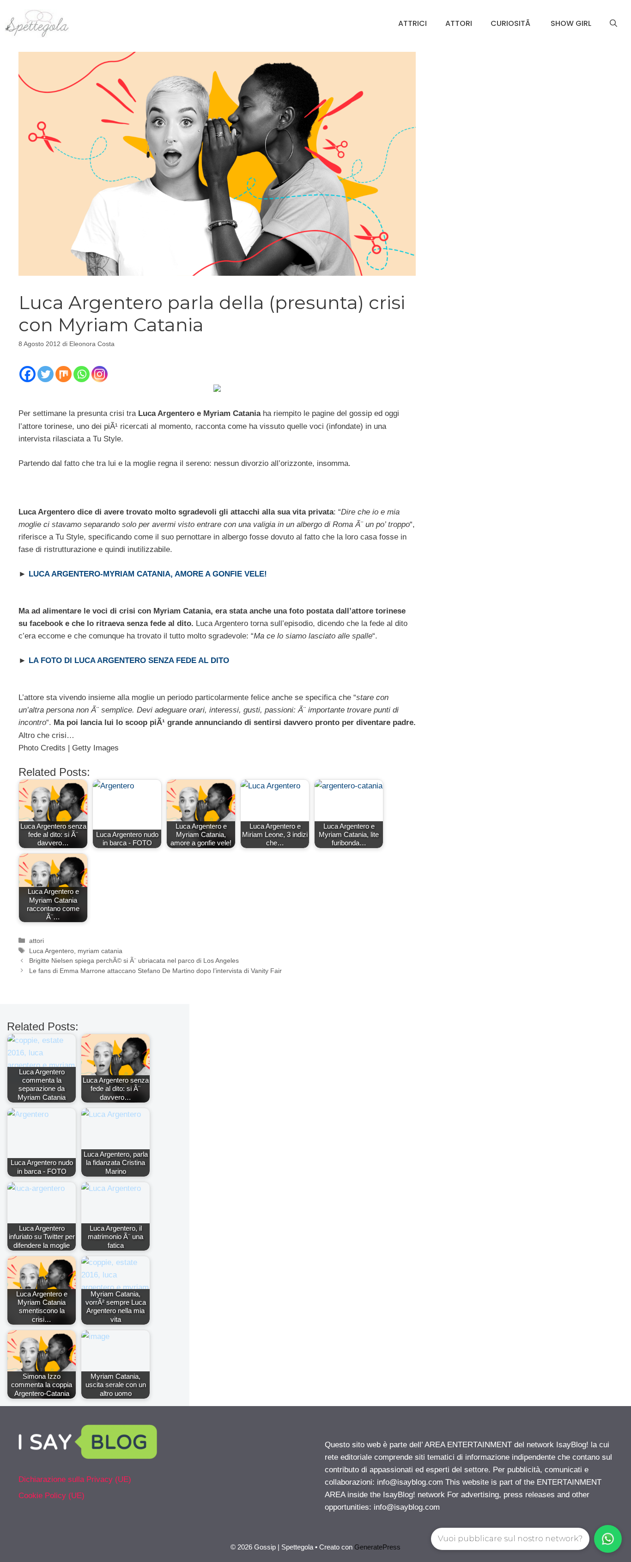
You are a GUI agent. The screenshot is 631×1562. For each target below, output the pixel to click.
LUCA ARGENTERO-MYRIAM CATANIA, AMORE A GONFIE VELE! (148, 574)
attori (36, 940)
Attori (458, 23)
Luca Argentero (51, 951)
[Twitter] (45, 374)
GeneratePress (377, 1547)
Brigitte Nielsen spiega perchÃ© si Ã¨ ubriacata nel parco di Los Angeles (134, 960)
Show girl (571, 23)
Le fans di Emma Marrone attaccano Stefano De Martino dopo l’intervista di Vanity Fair (155, 970)
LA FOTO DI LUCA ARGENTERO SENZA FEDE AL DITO (129, 660)
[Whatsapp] (81, 374)
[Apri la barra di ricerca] (613, 23)
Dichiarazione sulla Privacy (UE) (74, 1479)
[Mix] (63, 374)
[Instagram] (99, 374)
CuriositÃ (511, 23)
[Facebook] (27, 374)
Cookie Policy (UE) (51, 1495)
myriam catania (100, 951)
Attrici (412, 23)
